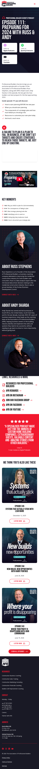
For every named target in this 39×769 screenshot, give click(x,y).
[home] (9, 3)
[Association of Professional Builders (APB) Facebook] (3, 749)
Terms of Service (7, 762)
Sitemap (4, 766)
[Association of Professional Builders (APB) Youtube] (12, 749)
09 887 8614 (7, 705)
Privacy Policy (6, 758)
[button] (34, 3)
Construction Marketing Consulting (12, 682)
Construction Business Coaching (11, 675)
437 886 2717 (8, 709)
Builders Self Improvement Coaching (12, 689)
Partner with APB (7, 716)
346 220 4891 (8, 707)
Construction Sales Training (10, 679)
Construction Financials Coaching (11, 685)
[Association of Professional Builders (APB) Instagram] (6, 749)
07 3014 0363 (8, 703)
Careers (4, 712)
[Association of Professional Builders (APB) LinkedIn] (9, 749)
